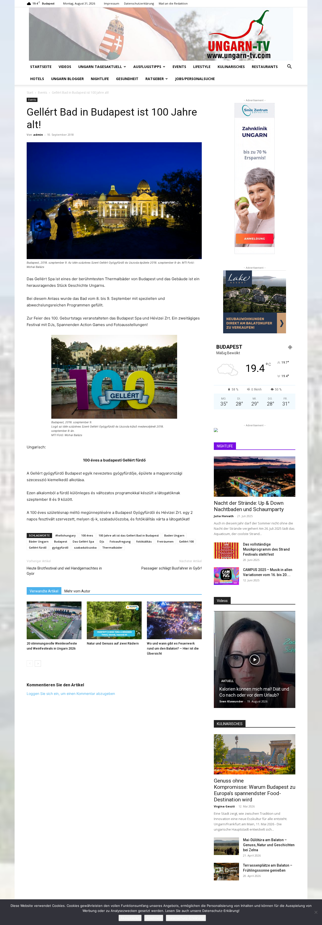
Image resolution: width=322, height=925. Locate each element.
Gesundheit (127, 78)
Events (179, 66)
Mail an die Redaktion (173, 3)
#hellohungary (65, 535)
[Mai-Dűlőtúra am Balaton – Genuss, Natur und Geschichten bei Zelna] (226, 846)
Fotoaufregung (120, 541)
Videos (65, 66)
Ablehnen (153, 918)
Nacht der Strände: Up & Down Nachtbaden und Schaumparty (249, 506)
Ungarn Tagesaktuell (100, 66)
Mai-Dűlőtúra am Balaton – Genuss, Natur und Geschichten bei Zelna (269, 845)
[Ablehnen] (315, 912)
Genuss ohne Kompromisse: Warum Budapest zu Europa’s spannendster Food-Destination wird (254, 790)
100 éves (87, 535)
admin (38, 134)
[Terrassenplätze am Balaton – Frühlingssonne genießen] (226, 871)
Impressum (111, 3)
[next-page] (38, 663)
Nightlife (100, 78)
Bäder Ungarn (39, 541)
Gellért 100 (186, 541)
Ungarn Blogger (67, 78)
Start (30, 92)
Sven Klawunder (231, 701)
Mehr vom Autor (77, 591)
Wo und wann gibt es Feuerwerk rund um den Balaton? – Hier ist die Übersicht (173, 648)
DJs (102, 541)
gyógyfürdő (60, 547)
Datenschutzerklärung (139, 3)
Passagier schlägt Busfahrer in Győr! (171, 568)
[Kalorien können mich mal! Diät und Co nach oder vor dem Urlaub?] (254, 659)
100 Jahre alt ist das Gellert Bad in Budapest (129, 535)
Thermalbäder (112, 547)
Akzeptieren (130, 918)
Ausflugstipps (147, 66)
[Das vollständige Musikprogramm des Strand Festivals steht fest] (226, 550)
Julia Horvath (224, 516)
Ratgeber (154, 78)
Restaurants (265, 66)
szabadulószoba (85, 547)
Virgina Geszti (224, 806)
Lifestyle (202, 66)
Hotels (37, 78)
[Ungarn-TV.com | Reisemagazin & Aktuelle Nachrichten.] (161, 34)
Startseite (41, 66)
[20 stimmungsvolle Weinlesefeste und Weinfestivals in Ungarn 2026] (54, 620)
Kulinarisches (231, 66)
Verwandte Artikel (44, 591)
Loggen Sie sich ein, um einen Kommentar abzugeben (71, 693)
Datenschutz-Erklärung (186, 918)
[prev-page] (30, 663)
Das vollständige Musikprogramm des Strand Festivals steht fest (266, 549)
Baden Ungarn (174, 535)
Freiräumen (165, 541)
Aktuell (227, 681)
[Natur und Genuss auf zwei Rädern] (114, 620)
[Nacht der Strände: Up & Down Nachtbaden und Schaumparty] (254, 476)
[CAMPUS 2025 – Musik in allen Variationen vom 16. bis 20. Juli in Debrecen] (226, 576)
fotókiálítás (144, 541)
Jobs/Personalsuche (195, 78)
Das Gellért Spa (83, 541)
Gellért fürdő (38, 547)
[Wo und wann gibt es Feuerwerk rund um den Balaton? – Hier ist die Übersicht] (174, 620)
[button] (289, 67)
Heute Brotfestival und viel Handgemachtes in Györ (64, 571)
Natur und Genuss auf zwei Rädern (113, 643)
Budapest (60, 541)
